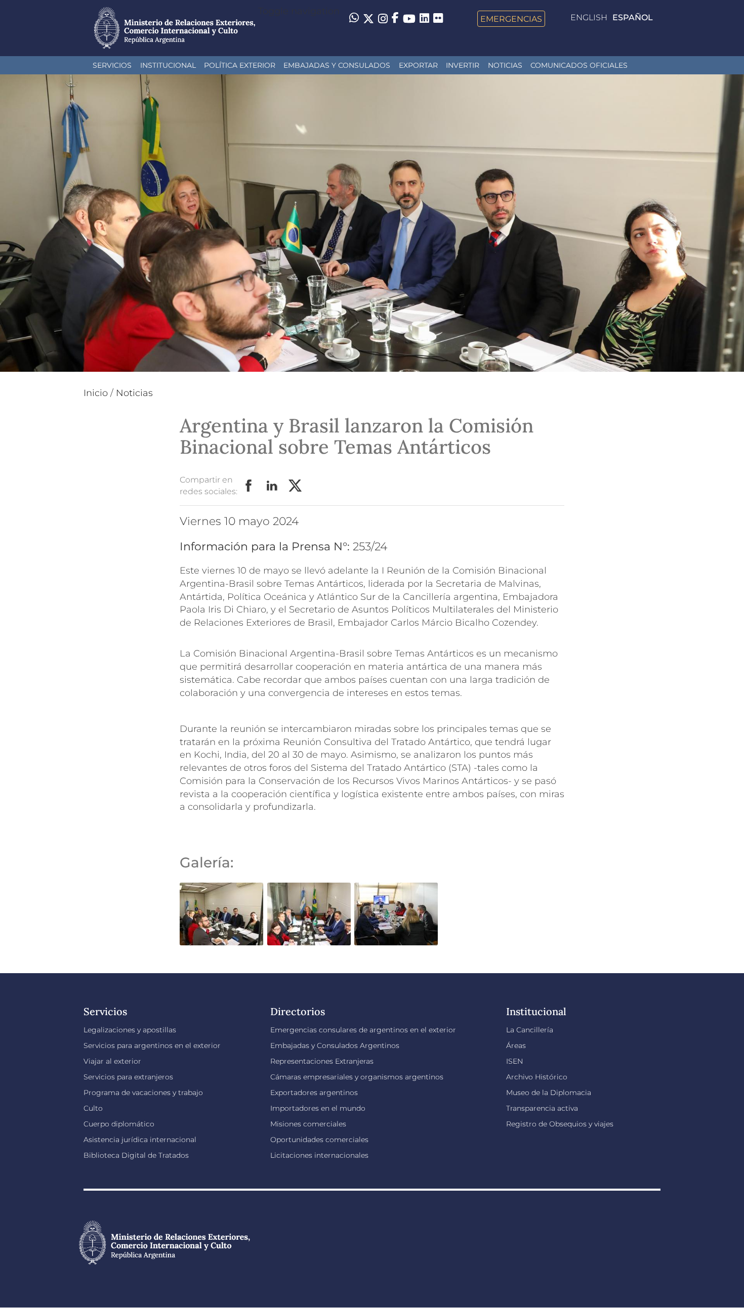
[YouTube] (409, 18)
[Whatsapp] (354, 18)
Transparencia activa (542, 1108)
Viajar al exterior (112, 1061)
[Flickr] (438, 17)
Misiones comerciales (308, 1123)
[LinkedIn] (424, 17)
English (588, 17)
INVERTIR (462, 65)
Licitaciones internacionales (319, 1155)
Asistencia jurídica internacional (140, 1139)
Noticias (505, 65)
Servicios (112, 65)
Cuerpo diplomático (119, 1123)
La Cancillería (529, 1029)
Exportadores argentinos (314, 1092)
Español (632, 17)
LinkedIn (272, 486)
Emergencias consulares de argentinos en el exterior (363, 1029)
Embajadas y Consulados (336, 65)
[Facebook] (395, 18)
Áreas (516, 1045)
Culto (93, 1108)
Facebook (249, 486)
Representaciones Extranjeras (322, 1061)
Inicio (96, 393)
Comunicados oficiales (579, 65)
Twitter (295, 486)
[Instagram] (383, 18)
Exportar (418, 65)
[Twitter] (368, 18)
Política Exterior (239, 65)
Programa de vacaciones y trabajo (143, 1092)
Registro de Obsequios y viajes (559, 1123)
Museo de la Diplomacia (548, 1092)
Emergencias (511, 19)
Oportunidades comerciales (319, 1139)
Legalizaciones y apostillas (130, 1029)
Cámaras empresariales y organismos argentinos (356, 1076)
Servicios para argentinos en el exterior (152, 1045)
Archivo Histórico (536, 1076)
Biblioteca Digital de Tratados (136, 1155)
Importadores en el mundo (317, 1108)
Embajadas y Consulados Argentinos (334, 1045)
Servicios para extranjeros (128, 1076)
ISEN (514, 1061)
